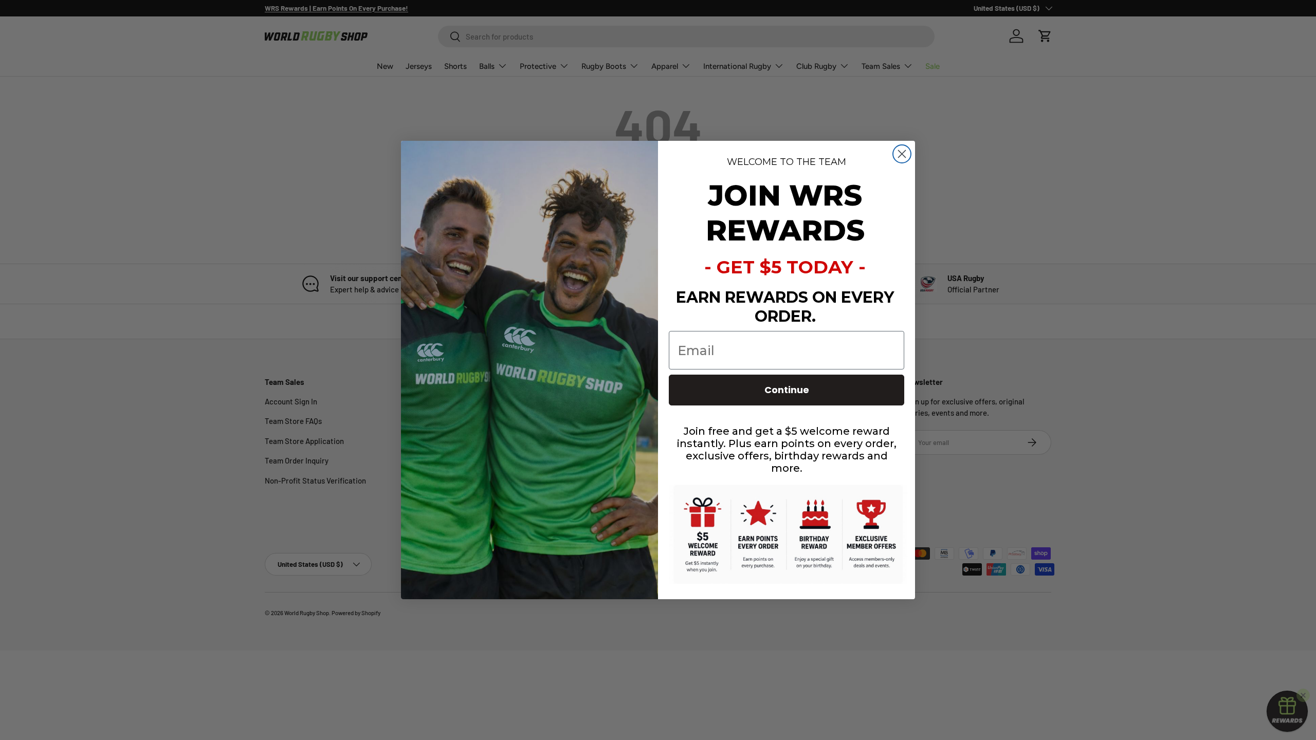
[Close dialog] (902, 154)
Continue (786, 389)
